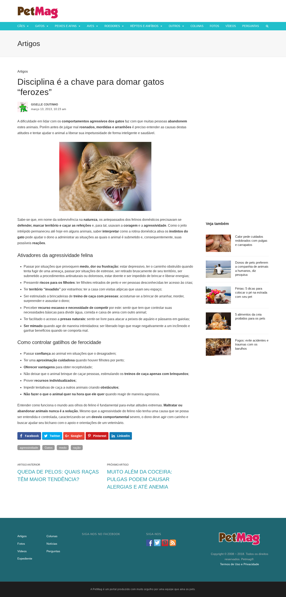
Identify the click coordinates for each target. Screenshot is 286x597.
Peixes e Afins (66, 26)
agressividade (29, 447)
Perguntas (250, 26)
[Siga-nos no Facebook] (149, 542)
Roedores (112, 26)
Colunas (197, 26)
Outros (174, 26)
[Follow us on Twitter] (157, 542)
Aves (90, 26)
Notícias (51, 543)
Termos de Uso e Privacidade (239, 564)
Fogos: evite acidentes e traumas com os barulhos (251, 344)
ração (77, 447)
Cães (21, 26)
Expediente (24, 558)
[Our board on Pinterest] (165, 542)
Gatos (40, 26)
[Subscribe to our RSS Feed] (172, 542)
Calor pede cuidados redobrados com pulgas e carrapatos (251, 241)
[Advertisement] (237, 132)
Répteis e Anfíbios (144, 26)
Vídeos (230, 26)
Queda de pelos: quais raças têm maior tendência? (58, 475)
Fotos (214, 26)
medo (63, 447)
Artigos (22, 71)
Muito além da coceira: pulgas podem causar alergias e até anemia (139, 479)
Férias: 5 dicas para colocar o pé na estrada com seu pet (251, 292)
